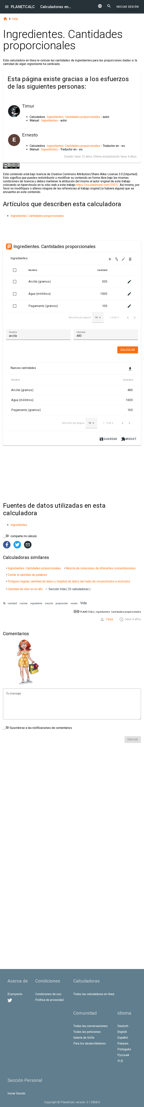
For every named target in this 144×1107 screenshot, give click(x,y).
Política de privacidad (49, 1000)
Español (122, 1037)
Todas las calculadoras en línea (93, 994)
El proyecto (15, 994)
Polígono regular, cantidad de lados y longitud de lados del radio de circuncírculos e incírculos (69, 581)
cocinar (24, 603)
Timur (109, 619)
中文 (120, 1061)
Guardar (108, 439)
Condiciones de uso (48, 994)
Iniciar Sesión (127, 6)
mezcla (49, 603)
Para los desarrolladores (89, 1043)
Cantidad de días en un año (25, 589)
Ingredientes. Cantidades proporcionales (73, 117)
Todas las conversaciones (90, 1026)
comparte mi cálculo (23, 536)
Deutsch (122, 1026)
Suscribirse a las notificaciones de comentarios (40, 728)
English (122, 1032)
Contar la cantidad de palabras (27, 575)
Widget (129, 439)
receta (74, 603)
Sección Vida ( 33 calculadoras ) (69, 589)
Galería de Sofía (83, 1037)
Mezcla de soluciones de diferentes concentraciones (101, 568)
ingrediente (36, 603)
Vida (15, 19)
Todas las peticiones (87, 1032)
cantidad (12, 603)
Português (124, 1049)
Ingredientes (49, 120)
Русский (123, 1055)
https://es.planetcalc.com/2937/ (97, 185)
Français (122, 1043)
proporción (62, 603)
